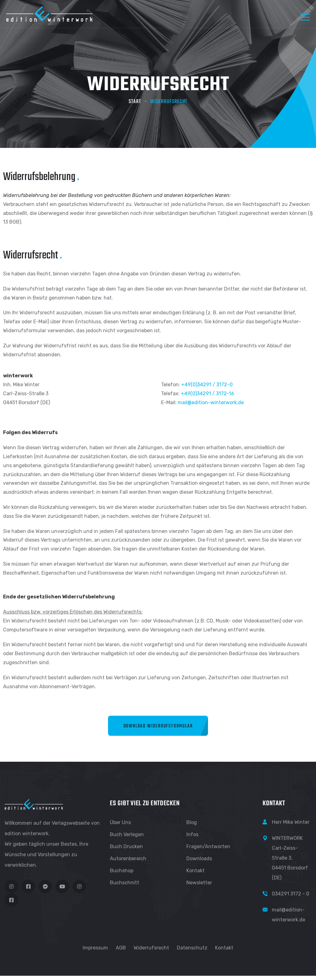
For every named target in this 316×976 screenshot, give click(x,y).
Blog (191, 822)
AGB (121, 948)
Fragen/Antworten (208, 846)
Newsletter (199, 883)
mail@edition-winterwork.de (211, 402)
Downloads (199, 858)
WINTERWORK (287, 838)
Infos (192, 834)
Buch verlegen (127, 834)
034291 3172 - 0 (290, 894)
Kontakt (195, 870)
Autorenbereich (128, 858)
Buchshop (121, 870)
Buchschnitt (124, 883)
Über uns (120, 822)
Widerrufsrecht (151, 948)
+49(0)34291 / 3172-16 (207, 393)
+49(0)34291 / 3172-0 (207, 384)
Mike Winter (296, 822)
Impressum (95, 948)
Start (135, 101)
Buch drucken (126, 846)
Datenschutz (192, 948)
